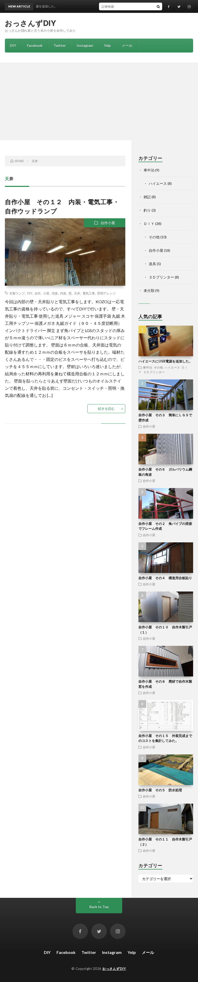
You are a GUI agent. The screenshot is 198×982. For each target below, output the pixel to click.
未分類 (149, 290)
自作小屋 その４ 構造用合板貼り (165, 578)
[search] (158, 6)
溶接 (55, 293)
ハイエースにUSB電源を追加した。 (165, 361)
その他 (154, 237)
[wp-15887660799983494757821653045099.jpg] (65, 284)
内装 (63, 293)
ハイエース (158, 183)
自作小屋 (108, 223)
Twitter (59, 45)
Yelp (107, 45)
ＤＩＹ (149, 223)
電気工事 (88, 293)
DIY (13, 45)
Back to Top (99, 907)
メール (127, 45)
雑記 (147, 197)
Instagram (85, 45)
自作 (38, 293)
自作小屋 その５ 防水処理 (160, 790)
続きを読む (106, 408)
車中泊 (149, 170)
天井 (77, 293)
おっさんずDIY (30, 23)
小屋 (46, 293)
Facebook (35, 45)
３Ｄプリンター (161, 277)
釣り (147, 210)
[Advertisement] (99, 102)
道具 (152, 264)
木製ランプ (17, 293)
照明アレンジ (106, 293)
